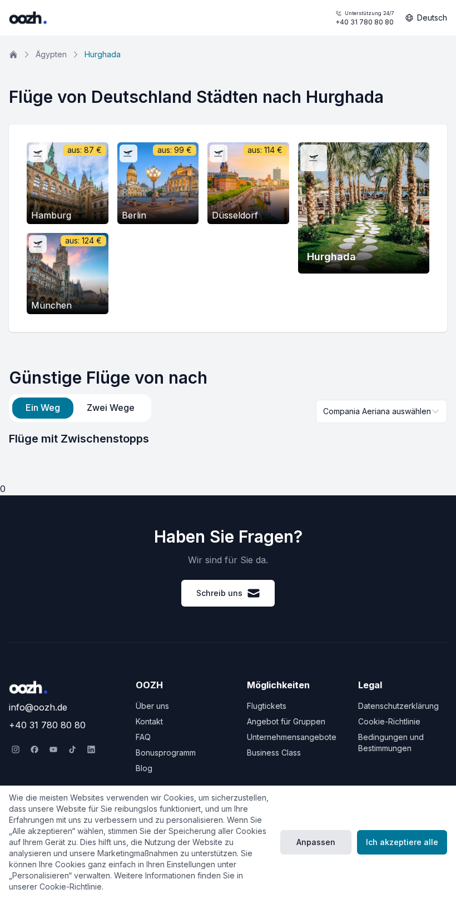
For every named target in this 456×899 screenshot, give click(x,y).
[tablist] (80, 408)
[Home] (13, 54)
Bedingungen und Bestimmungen (391, 742)
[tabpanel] (228, 438)
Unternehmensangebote (291, 737)
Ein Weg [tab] (43, 407)
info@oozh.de (38, 707)
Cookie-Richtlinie (389, 721)
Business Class (274, 752)
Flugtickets (266, 706)
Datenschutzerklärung (398, 706)
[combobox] (381, 411)
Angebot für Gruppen (286, 721)
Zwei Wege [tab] (111, 407)
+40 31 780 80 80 (364, 18)
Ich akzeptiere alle (402, 842)
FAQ (143, 737)
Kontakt (149, 721)
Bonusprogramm (166, 752)
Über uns (152, 706)
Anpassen (315, 842)
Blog (144, 768)
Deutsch (432, 17)
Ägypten (51, 54)
